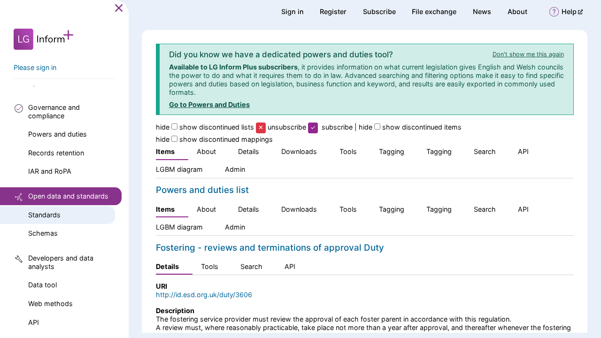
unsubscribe (287, 127)
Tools (348, 151)
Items (165, 151)
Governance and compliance (54, 111)
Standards (44, 215)
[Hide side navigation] (119, 7)
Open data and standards (68, 196)
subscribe (337, 127)
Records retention (56, 153)
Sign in (292, 11)
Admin (235, 169)
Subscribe (379, 11)
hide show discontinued (205, 127)
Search (485, 151)
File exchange (434, 11)
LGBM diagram (179, 169)
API (33, 322)
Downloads (299, 151)
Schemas (43, 233)
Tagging (391, 151)
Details (248, 151)
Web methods (50, 303)
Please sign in (35, 67)
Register (333, 11)
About (517, 11)
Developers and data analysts (60, 262)
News (482, 11)
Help (572, 11)
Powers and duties (57, 134)
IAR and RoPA (49, 171)
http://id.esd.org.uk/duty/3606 (204, 295)
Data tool (42, 285)
